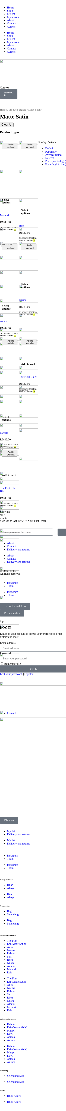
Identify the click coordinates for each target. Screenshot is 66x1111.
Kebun (11, 1024)
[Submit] (62, 532)
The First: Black (28, 376)
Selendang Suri (15, 1075)
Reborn (11, 953)
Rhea (10, 959)
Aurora (11, 1040)
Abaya (10, 888)
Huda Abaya (14, 1095)
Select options (6, 201)
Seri (9, 956)
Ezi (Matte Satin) (16, 943)
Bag (9, 911)
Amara (4, 321)
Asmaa (11, 1036)
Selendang (13, 914)
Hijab (10, 884)
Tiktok (10, 585)
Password (5, 653)
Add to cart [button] (28, 364)
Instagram (12, 582)
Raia (21, 225)
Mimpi (10, 1030)
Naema (4, 432)
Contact (11, 23)
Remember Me (12, 663)
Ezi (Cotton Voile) (17, 1027)
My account (13, 17)
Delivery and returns (18, 549)
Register (28, 674)
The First (12, 940)
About (10, 20)
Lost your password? (11, 674)
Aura (10, 947)
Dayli (10, 1033)
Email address (7, 642)
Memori (4, 215)
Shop (10, 10)
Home (10, 7)
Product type (9, 132)
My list (11, 13)
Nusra (22, 299)
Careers (11, 26)
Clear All (6, 124)
